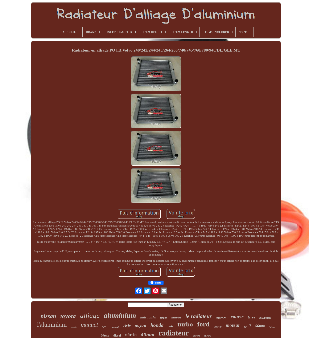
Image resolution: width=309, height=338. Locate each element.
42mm (272, 327)
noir (170, 326)
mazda (176, 317)
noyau (140, 325)
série (131, 335)
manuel (89, 324)
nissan (48, 316)
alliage (90, 315)
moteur (233, 325)
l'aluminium (52, 324)
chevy (218, 326)
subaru (207, 335)
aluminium (120, 315)
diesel (117, 335)
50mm (105, 335)
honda (157, 325)
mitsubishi (148, 317)
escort (196, 335)
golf (247, 325)
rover (163, 317)
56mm (260, 326)
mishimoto (265, 317)
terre (251, 317)
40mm (147, 334)
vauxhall (115, 327)
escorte (74, 327)
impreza (221, 317)
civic (127, 325)
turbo (185, 324)
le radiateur (198, 316)
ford (203, 324)
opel (104, 326)
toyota (68, 316)
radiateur (173, 333)
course (237, 316)
